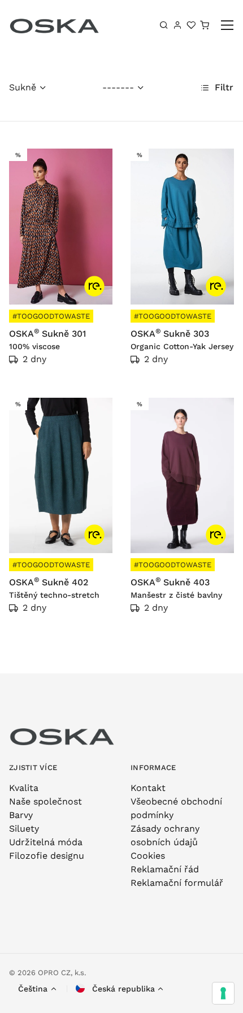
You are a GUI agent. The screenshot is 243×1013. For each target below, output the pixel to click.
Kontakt (148, 787)
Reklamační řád (165, 869)
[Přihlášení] (177, 25)
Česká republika (122, 988)
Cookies (148, 855)
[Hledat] (164, 25)
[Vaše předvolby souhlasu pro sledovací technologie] (223, 993)
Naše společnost (45, 801)
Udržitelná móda (46, 842)
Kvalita (23, 787)
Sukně (22, 87)
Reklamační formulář (177, 882)
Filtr (222, 87)
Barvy (21, 815)
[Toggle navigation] (227, 25)
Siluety (24, 828)
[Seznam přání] (191, 25)
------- (118, 87)
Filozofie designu (46, 855)
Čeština (32, 988)
